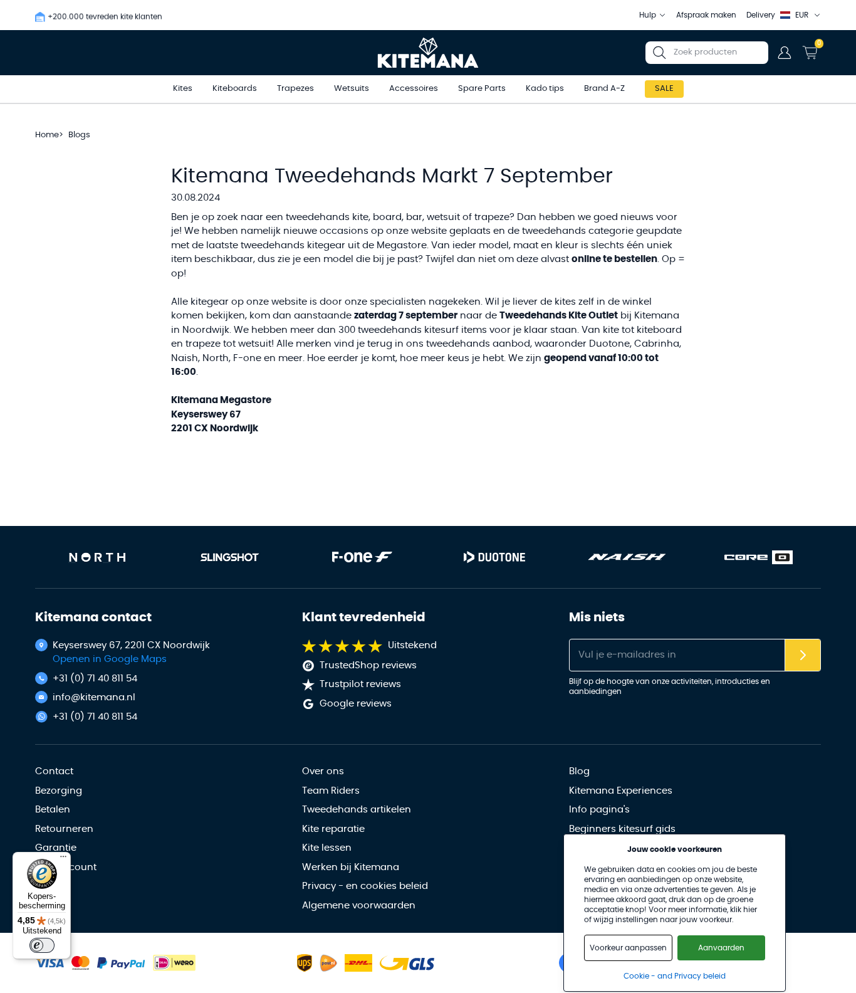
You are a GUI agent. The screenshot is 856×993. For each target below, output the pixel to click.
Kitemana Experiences (620, 791)
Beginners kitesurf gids (622, 829)
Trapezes (295, 89)
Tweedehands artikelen (356, 809)
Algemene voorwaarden (358, 905)
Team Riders (331, 791)
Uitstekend (412, 645)
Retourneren (64, 829)
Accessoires (413, 89)
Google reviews (356, 703)
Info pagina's (599, 809)
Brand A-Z (604, 89)
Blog (579, 771)
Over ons (323, 771)
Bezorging (58, 791)
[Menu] (63, 859)
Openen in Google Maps (110, 659)
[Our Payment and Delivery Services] (49, 963)
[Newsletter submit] (802, 655)
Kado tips (545, 89)
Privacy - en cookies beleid (365, 886)
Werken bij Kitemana (350, 867)
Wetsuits (351, 89)
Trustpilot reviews (360, 684)
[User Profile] (784, 52)
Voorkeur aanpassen (628, 948)
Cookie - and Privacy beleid (675, 976)
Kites (182, 89)
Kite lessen (327, 848)
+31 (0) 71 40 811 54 (95, 678)
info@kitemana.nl (94, 697)
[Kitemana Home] (428, 53)
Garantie (55, 848)
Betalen (52, 809)
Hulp (647, 15)
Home (47, 135)
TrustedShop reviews (368, 665)
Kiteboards (234, 89)
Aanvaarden (721, 948)
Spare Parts (482, 89)
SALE (664, 89)
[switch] (42, 945)
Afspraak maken (706, 15)
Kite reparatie (333, 829)
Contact (54, 771)
